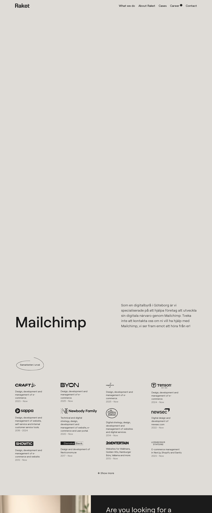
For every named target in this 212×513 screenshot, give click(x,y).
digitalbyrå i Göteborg (151, 305)
